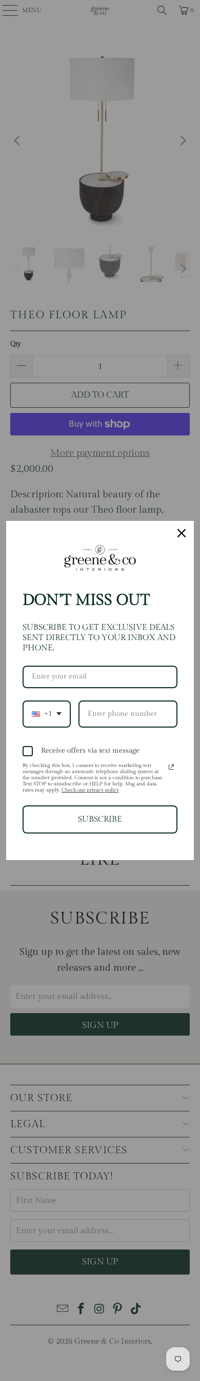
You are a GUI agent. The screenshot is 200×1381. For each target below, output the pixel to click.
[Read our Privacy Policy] (171, 767)
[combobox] (47, 714)
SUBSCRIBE (100, 819)
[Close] (181, 533)
